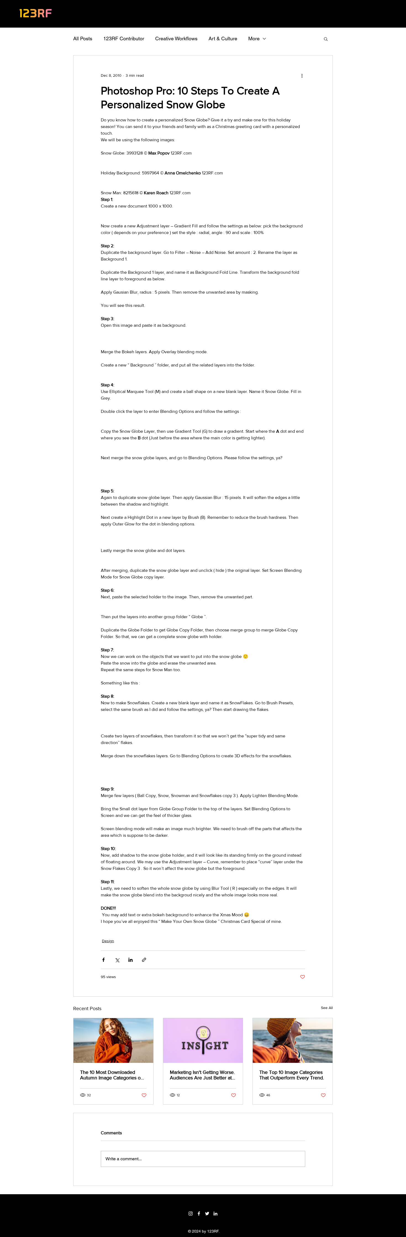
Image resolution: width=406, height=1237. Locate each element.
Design (108, 941)
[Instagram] (190, 1213)
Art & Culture (223, 38)
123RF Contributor (123, 38)
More (254, 38)
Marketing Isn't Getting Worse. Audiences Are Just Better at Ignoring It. (202, 1075)
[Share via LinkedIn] (130, 959)
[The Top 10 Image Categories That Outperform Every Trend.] (293, 1040)
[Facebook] (199, 1213)
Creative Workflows (176, 38)
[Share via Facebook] (103, 959)
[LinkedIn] (215, 1213)
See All (327, 1007)
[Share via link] (144, 959)
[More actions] (302, 75)
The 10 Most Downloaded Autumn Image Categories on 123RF (111, 1075)
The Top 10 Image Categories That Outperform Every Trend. (291, 1075)
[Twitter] (207, 1213)
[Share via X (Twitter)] (117, 959)
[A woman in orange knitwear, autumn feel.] (113, 1040)
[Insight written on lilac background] (203, 1040)
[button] (325, 38)
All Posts (82, 38)
